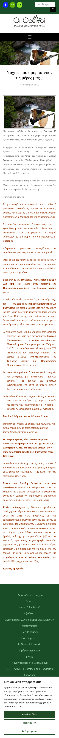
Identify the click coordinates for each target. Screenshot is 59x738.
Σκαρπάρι (29, 675)
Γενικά (29, 601)
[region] (29, 707)
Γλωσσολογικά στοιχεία (30, 595)
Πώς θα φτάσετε (30, 632)
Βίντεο (29, 656)
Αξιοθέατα (29, 613)
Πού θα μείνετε (29, 638)
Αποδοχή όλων (29, 714)
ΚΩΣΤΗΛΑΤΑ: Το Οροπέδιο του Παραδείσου (29, 668)
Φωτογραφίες (29, 625)
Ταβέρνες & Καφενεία (29, 644)
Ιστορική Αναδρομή (29, 607)
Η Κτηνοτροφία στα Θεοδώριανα (30, 662)
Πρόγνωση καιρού (29, 650)
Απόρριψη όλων (29, 731)
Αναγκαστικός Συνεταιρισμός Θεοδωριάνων (29, 619)
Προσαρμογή (29, 723)
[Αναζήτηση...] (53, 9)
